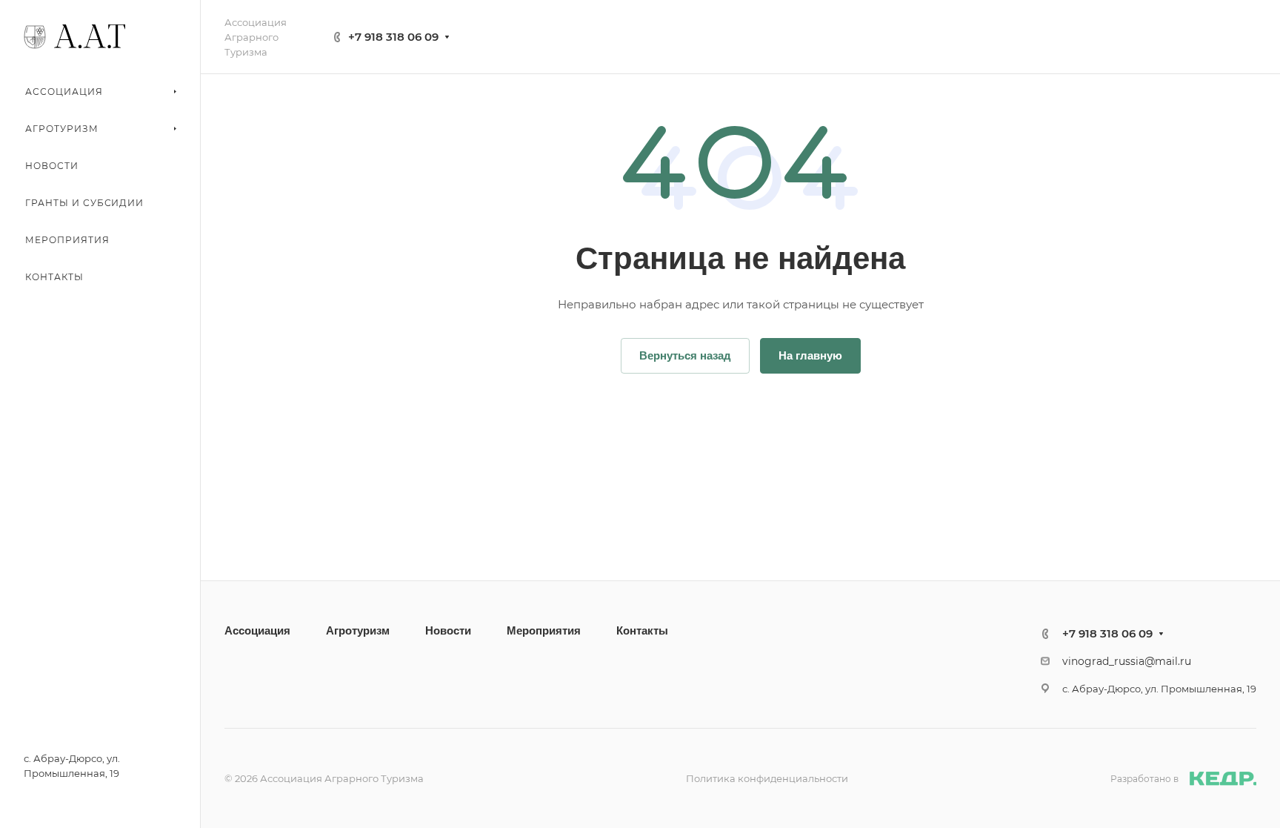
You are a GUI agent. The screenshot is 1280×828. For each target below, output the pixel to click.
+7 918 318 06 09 (393, 37)
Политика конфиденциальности (767, 778)
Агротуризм (358, 630)
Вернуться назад (685, 355)
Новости (448, 630)
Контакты (642, 630)
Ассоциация (257, 630)
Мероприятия (544, 630)
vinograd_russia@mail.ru (1126, 661)
